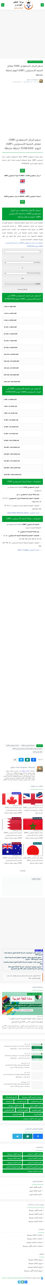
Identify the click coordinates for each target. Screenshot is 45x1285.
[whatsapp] (28, 1136)
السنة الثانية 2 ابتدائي (35, 1162)
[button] (33, 760)
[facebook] (38, 1136)
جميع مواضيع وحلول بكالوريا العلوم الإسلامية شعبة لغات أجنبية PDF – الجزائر (23, 958)
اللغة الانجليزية (9, 1110)
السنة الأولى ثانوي (36, 1106)
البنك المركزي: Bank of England (28, 550)
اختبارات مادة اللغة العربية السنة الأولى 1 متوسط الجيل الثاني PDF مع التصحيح (26, 1020)
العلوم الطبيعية (37, 1110)
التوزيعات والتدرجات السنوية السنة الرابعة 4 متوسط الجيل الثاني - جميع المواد (17, 1047)
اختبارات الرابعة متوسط (34, 1242)
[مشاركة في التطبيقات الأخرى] (15, 760)
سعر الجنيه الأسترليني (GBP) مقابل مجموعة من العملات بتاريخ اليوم (33, 810)
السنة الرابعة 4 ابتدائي (13, 1167)
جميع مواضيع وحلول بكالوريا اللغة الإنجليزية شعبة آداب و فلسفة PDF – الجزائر (17, 1085)
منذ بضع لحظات (37, 805)
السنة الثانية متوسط (14, 1162)
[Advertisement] (22, 34)
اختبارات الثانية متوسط (34, 1239)
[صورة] (37, 1047)
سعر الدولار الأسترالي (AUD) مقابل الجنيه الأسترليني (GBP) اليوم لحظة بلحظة (12, 860)
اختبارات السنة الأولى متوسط (32, 1097)
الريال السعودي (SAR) (12, 745)
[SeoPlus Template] (42, 1278)
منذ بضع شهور (24, 1063)
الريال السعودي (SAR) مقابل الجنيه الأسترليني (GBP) (27, 749)
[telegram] (17, 1136)
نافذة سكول (25, 771)
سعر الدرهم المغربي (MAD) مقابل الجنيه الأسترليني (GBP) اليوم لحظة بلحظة (33, 835)
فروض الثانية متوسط (35, 1263)
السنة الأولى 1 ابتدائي (34, 1154)
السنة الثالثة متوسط (14, 1158)
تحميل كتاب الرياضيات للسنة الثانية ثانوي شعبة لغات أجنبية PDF (23, 954)
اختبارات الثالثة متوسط (34, 1235)
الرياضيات (9, 1101)
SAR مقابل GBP (37, 752)
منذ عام (39, 1016)
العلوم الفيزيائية (23, 1110)
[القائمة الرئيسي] (42, 5)
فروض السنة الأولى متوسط (32, 1119)
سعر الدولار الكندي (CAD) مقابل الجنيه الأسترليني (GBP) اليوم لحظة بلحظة (13, 810)
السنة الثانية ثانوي (35, 1194)
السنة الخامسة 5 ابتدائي (34, 1167)
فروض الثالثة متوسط (35, 1260)
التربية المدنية (21, 1101)
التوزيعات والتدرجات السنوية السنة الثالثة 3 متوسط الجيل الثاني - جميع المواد (17, 1057)
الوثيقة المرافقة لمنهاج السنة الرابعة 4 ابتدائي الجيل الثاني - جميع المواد (16, 1076)
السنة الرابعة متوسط (35, 1171)
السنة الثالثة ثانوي (35, 1191)
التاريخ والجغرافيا (11, 1097)
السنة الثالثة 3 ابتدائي (35, 1158)
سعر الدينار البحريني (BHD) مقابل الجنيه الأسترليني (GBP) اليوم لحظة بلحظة (13, 835)
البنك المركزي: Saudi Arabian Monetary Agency (23, 513)
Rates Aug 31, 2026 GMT (22, 289)
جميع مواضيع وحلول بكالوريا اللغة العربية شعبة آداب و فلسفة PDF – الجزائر (17, 1066)
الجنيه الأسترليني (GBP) (35, 61)
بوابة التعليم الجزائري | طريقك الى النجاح (13, 1278)
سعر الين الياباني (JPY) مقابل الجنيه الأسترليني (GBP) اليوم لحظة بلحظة (33, 860)
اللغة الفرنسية (17, 1114)
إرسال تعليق (36, 879)
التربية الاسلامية (36, 1101)
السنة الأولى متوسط (15, 1106)
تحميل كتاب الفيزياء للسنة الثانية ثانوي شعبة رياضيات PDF (22, 963)
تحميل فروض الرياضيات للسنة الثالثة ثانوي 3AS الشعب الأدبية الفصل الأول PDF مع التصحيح (25, 968)
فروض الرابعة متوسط (35, 1267)
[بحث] (2, 5)
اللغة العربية (38, 1114)
